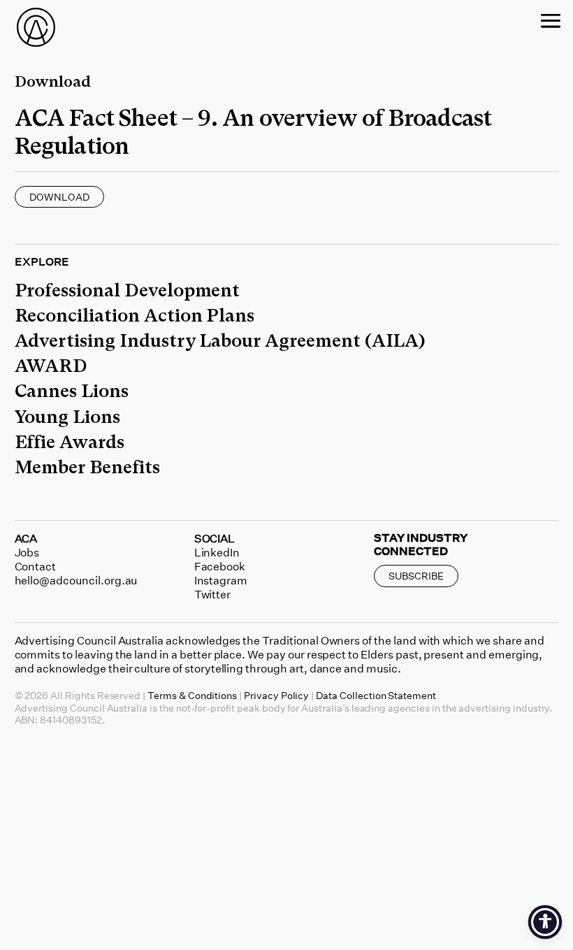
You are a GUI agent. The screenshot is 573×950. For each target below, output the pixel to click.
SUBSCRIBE (416, 576)
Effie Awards (69, 442)
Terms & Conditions (192, 695)
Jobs (27, 552)
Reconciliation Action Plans (135, 315)
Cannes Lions (72, 391)
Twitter (212, 594)
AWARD (51, 366)
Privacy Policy (276, 695)
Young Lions (67, 417)
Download (59, 197)
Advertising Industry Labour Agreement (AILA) (220, 341)
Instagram (221, 580)
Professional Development (127, 290)
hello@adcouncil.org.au (76, 580)
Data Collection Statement (376, 695)
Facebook (220, 566)
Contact (36, 566)
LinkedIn (217, 552)
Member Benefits (87, 467)
